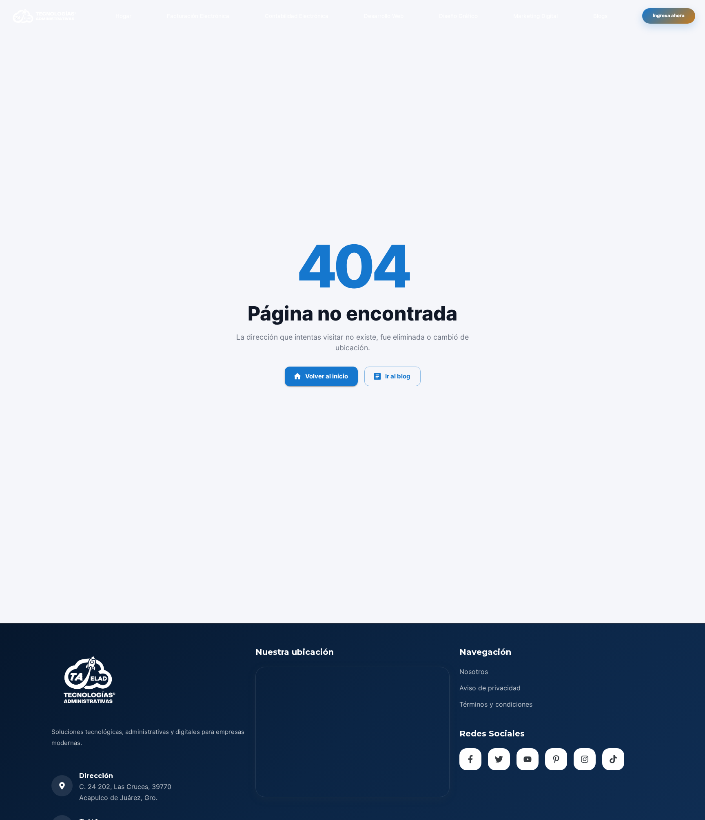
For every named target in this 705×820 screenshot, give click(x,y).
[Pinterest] (556, 759)
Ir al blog (397, 376)
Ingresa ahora (669, 15)
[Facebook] (470, 759)
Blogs (600, 16)
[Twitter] (499, 759)
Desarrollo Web (383, 16)
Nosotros (473, 671)
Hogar (123, 16)
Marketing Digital (535, 16)
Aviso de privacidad (490, 688)
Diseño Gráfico (458, 16)
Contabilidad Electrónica (296, 16)
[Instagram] (585, 759)
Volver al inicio (326, 376)
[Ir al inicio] (44, 16)
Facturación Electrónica (198, 16)
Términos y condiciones (495, 704)
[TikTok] (613, 759)
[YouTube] (528, 759)
